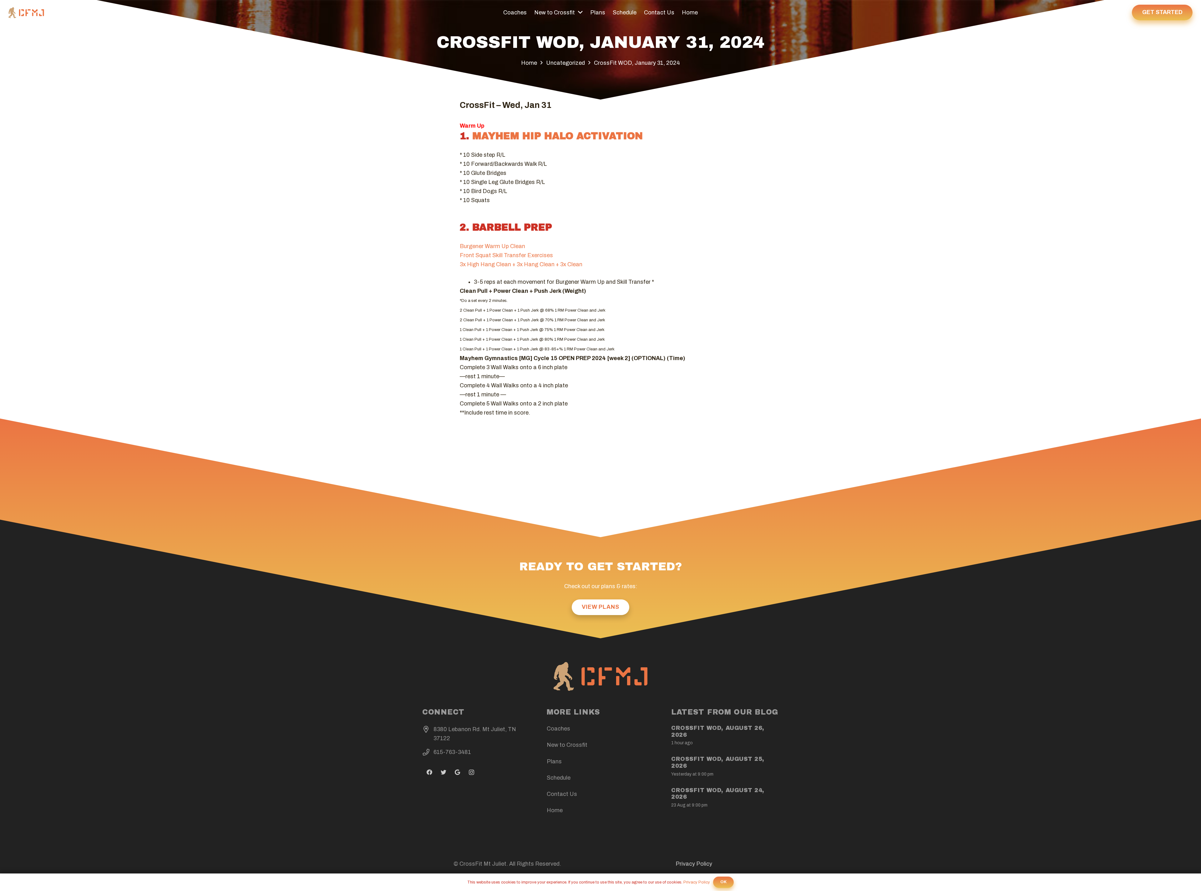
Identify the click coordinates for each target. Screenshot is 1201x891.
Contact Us (562, 794)
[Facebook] (429, 772)
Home (555, 810)
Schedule (558, 778)
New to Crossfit (567, 745)
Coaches (558, 729)
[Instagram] (471, 772)
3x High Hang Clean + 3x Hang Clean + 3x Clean (521, 264)
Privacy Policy (694, 864)
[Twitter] (443, 772)
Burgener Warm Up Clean (492, 246)
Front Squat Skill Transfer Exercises (506, 255)
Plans (554, 761)
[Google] (457, 772)
